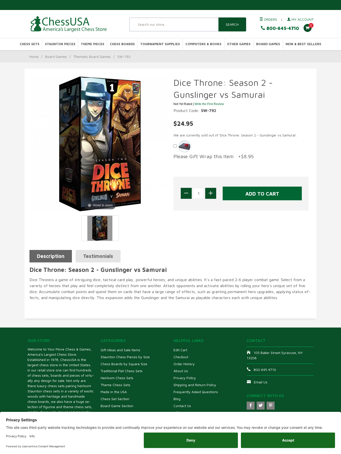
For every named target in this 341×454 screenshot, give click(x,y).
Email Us (260, 382)
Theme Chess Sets (115, 385)
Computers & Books (203, 44)
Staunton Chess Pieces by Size (125, 357)
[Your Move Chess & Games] (73, 24)
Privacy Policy (184, 378)
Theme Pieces (92, 44)
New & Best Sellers (303, 44)
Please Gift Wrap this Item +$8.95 (213, 156)
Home (34, 56)
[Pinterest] (271, 406)
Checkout (180, 357)
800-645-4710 (282, 28)
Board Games (268, 44)
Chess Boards (122, 44)
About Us (180, 371)
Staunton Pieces (60, 44)
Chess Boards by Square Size (124, 364)
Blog (176, 399)
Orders (270, 19)
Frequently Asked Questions (195, 392)
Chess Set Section (115, 399)
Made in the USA (114, 392)
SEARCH (232, 24)
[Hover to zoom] (100, 143)
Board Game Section (117, 406)
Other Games (239, 44)
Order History (184, 364)
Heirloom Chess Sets (117, 378)
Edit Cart (180, 350)
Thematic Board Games (92, 56)
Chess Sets (29, 44)
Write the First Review (209, 104)
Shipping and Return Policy (194, 385)
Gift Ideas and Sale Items (120, 350)
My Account (302, 19)
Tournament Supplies (160, 44)
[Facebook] (251, 406)
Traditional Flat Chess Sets (122, 371)
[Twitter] (261, 406)
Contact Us (182, 406)
